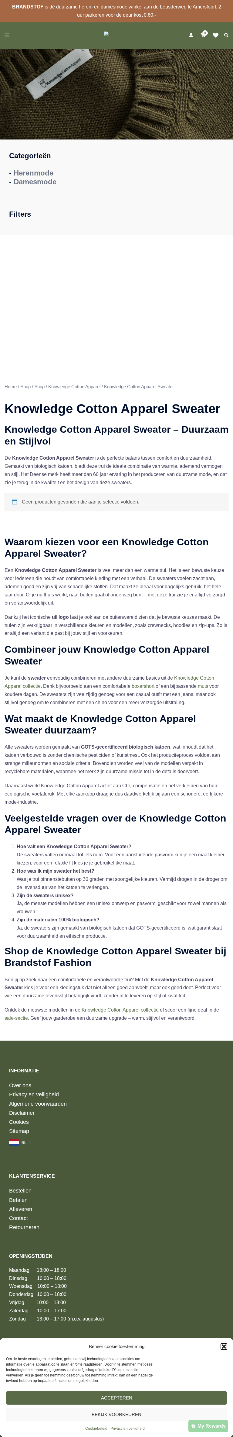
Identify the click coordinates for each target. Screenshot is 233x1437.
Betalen (18, 1200)
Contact (18, 1218)
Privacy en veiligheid (127, 1428)
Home (11, 386)
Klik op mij (217, 35)
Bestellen (20, 1191)
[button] (224, 1346)
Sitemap (19, 1131)
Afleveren (20, 1209)
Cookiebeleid (96, 1428)
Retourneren (24, 1227)
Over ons (20, 1085)
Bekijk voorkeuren (116, 1414)
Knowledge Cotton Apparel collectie (120, 1009)
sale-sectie (16, 1018)
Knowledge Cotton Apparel (74, 386)
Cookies (19, 1122)
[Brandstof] (116, 35)
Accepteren (116, 1397)
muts (203, 686)
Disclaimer (22, 1113)
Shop (25, 386)
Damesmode (35, 182)
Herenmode (33, 173)
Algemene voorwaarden (38, 1104)
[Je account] (190, 35)
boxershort (143, 686)
